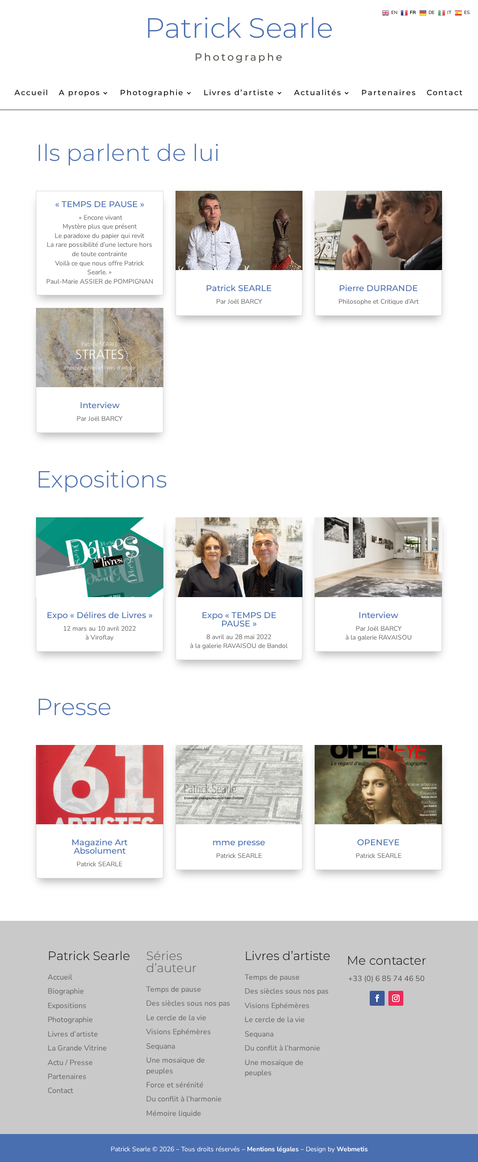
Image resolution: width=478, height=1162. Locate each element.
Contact (445, 93)
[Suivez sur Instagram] (395, 998)
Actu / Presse (70, 1063)
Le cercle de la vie (176, 1018)
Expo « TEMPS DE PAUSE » (239, 619)
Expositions (67, 1006)
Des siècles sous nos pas (188, 1003)
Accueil (31, 93)
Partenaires (388, 93)
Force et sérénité (175, 1085)
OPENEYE (378, 842)
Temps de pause (173, 989)
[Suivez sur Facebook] (377, 998)
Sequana (160, 1046)
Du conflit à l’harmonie (184, 1099)
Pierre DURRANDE (378, 288)
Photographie (152, 93)
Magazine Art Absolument (99, 846)
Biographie (66, 991)
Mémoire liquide (173, 1113)
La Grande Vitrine (77, 1048)
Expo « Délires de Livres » (100, 615)
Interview (100, 405)
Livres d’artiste (239, 93)
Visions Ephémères (178, 1032)
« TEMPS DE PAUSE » (99, 204)
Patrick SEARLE (239, 288)
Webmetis (352, 1149)
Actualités (318, 93)
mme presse (238, 842)
